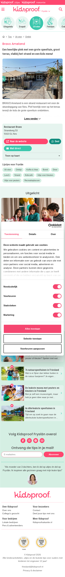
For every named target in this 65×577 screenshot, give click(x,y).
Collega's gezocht (10, 513)
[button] (3, 79)
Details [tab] (32, 234)
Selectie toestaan (32, 338)
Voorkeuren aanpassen (32, 348)
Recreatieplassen (32, 180)
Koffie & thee (32, 170)
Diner (55, 170)
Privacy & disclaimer (32, 570)
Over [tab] (53, 234)
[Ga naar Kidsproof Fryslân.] (3, 37)
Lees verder (31, 118)
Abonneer (54, 454)
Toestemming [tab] (11, 234)
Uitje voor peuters (12, 180)
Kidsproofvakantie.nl (42, 522)
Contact (36, 510)
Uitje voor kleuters (45, 175)
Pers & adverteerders (12, 525)
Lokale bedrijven (10, 522)
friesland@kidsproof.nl (32, 566)
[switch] (57, 296)
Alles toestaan (32, 328)
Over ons (6, 510)
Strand (17, 175)
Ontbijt (19, 170)
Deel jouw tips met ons (43, 513)
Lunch (7, 175)
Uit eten (7, 170)
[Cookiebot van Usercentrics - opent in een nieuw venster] (48, 226)
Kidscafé (29, 175)
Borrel (45, 170)
